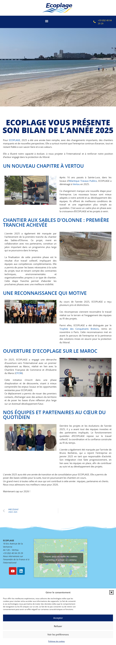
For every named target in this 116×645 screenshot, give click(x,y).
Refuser (58, 626)
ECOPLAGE (14, 140)
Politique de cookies (56, 641)
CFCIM (19, 373)
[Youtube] (12, 571)
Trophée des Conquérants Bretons (79, 328)
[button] (111, 592)
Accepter (58, 617)
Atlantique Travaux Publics (83, 180)
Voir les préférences (58, 634)
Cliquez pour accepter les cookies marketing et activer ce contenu (60, 558)
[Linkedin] (21, 571)
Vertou (76, 184)
